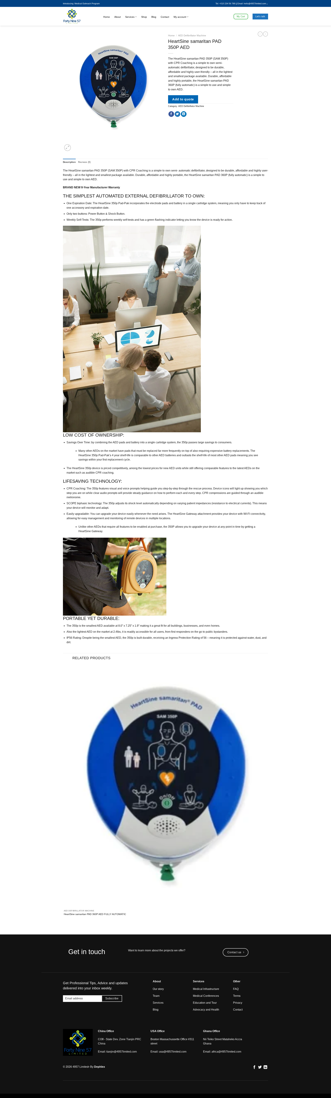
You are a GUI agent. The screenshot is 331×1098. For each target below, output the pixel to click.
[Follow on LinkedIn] (265, 1067)
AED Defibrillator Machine (192, 35)
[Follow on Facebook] (254, 1067)
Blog (153, 16)
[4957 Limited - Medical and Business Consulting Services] (78, 16)
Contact (165, 16)
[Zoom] (67, 147)
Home (106, 16)
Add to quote (183, 99)
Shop (144, 16)
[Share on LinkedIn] (184, 114)
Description (69, 162)
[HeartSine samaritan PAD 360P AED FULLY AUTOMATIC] (165, 786)
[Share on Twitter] (177, 114)
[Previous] (64, 928)
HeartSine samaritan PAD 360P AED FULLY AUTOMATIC (95, 914)
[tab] (69, 162)
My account (180, 16)
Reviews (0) (84, 162)
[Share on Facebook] (171, 114)
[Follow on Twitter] (260, 1067)
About (117, 16)
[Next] (75, 145)
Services (129, 16)
